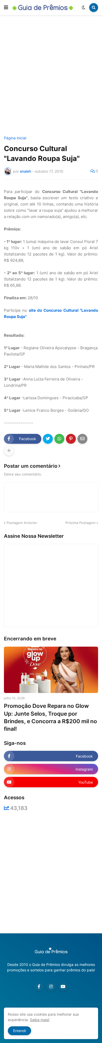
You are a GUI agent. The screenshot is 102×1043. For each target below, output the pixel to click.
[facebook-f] (39, 986)
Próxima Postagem (80, 523)
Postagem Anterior (22, 523)
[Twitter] (48, 439)
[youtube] (63, 986)
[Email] (82, 439)
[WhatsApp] (59, 439)
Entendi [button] (19, 1030)
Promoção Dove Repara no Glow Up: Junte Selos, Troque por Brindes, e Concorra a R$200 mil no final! (50, 717)
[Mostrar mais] (9, 451)
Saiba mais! (39, 1019)
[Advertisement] (51, 76)
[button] (6, 7)
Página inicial (15, 138)
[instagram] (51, 986)
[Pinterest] (71, 439)
